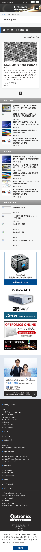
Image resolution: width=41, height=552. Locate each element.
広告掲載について (20, 527)
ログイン (25, 2)
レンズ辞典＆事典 (7, 484)
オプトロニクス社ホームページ (11, 493)
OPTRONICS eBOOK (8, 475)
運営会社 (20, 528)
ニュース (6, 83)
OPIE (3, 409)
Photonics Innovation (8, 417)
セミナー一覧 (6, 436)
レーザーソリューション (9, 420)
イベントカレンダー (8, 425)
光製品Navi (5, 445)
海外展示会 (5, 422)
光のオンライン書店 (8, 473)
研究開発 (13, 83)
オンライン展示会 (7, 427)
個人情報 (20, 530)
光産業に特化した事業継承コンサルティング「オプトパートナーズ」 (15, 460)
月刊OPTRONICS (7, 470)
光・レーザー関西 (7, 415)
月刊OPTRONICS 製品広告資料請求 (13, 448)
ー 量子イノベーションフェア (12, 412)
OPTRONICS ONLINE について (20, 525)
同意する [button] (20, 548)
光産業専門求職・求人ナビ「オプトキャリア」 (16, 457)
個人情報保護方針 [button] (19, 542)
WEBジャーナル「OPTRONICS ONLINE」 (14, 496)
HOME (4, 14)
